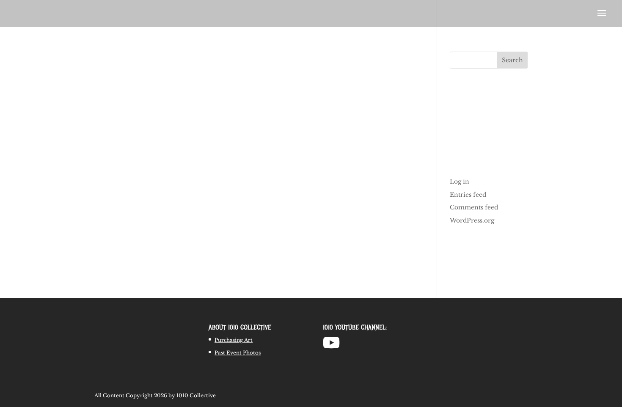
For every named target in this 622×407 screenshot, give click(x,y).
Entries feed (468, 194)
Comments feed (474, 207)
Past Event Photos (238, 352)
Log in (459, 181)
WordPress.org (472, 220)
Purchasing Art (234, 340)
